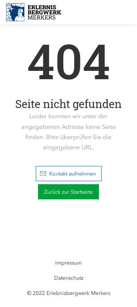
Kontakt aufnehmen (72, 174)
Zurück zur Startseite (68, 192)
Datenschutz (68, 278)
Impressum (68, 263)
